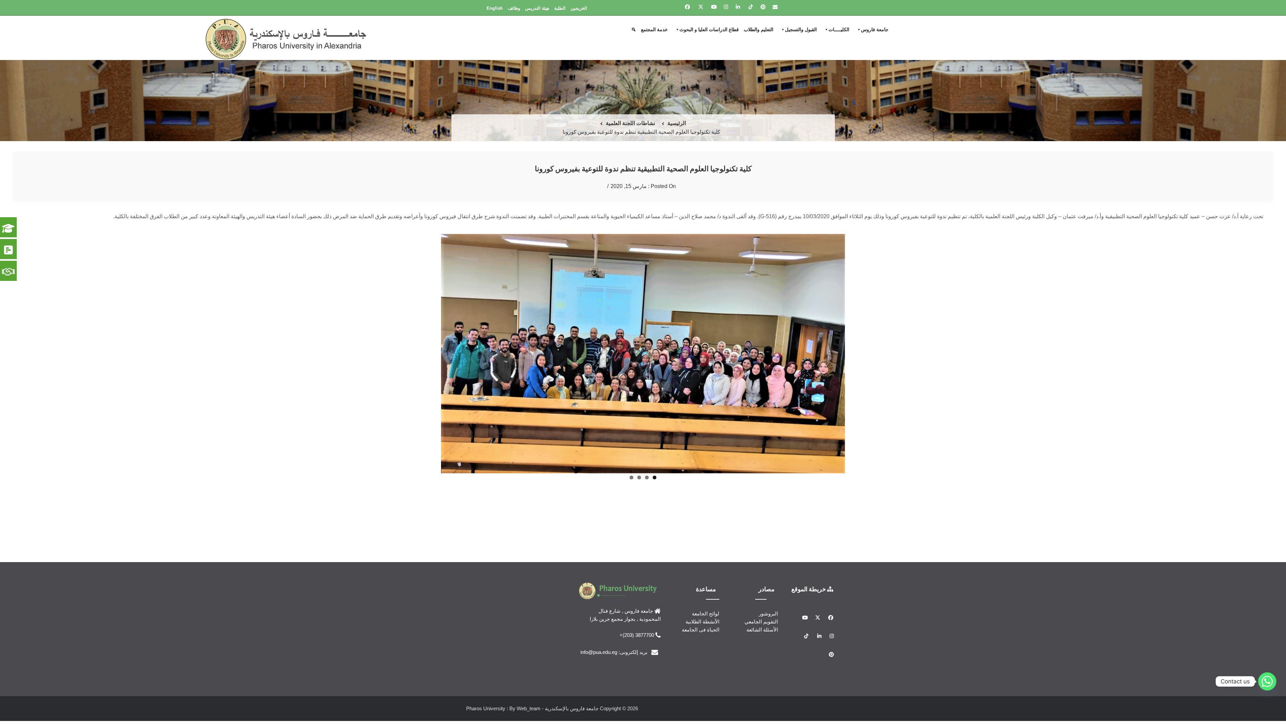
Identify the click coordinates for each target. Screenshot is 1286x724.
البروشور (768, 632)
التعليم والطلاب (758, 29)
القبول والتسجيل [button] (801, 29)
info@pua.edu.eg (598, 670)
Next (431, 384)
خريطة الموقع (809, 608)
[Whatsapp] (1267, 681)
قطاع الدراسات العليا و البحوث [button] (709, 29)
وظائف (514, 8)
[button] (634, 29)
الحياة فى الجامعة (700, 648)
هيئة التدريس (537, 8)
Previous (855, 384)
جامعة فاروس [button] (874, 29)
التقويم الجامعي (761, 640)
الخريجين (579, 8)
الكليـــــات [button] (839, 29)
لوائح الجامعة (705, 632)
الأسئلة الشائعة (762, 648)
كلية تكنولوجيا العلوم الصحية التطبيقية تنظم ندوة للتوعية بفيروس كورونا (643, 168)
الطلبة (560, 8)
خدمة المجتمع (654, 29)
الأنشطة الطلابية (702, 640)
